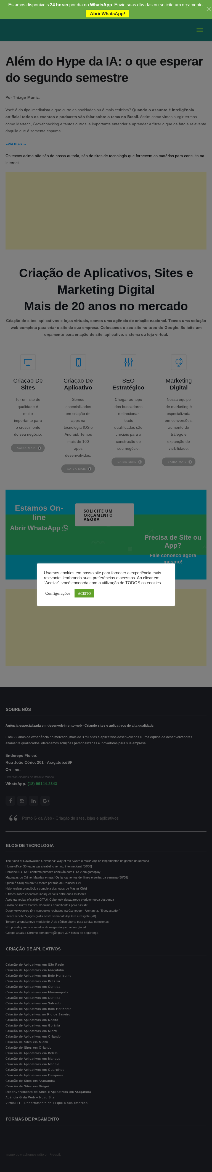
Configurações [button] (57, 593)
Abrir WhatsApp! (107, 13)
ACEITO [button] (84, 593)
